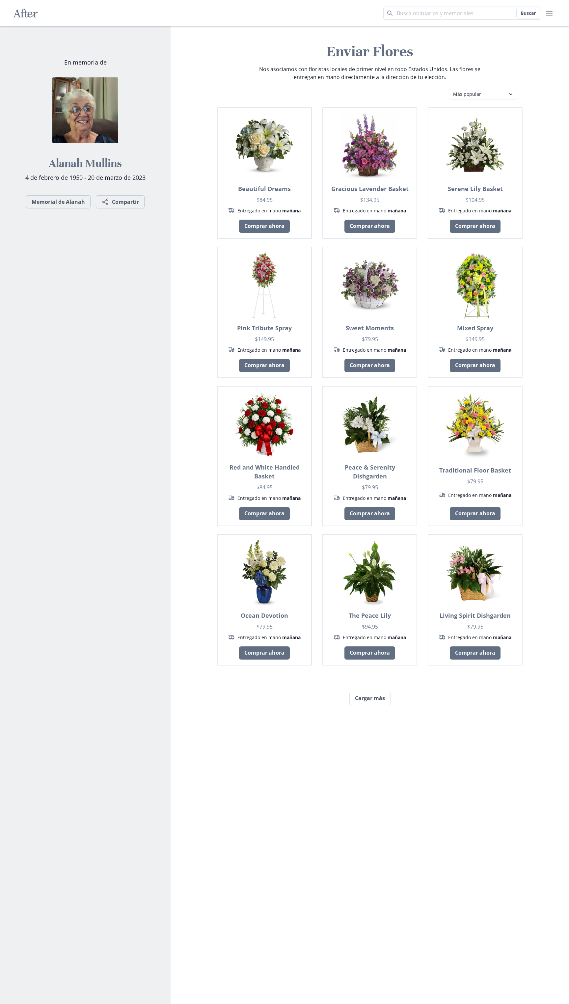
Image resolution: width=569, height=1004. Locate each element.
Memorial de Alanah (58, 201)
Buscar (528, 13)
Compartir (125, 201)
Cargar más (370, 698)
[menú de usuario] (549, 13)
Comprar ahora (264, 226)
